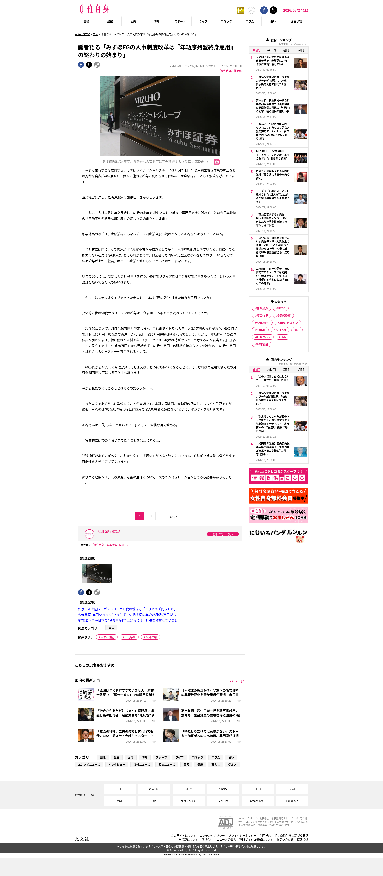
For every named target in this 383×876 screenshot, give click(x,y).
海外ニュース (142, 764)
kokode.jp (292, 801)
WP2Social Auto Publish (176, 854)
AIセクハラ (263, 337)
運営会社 (207, 839)
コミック (226, 21)
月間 (301, 50)
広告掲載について (187, 839)
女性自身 (223, 801)
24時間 (271, 50)
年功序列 (130, 637)
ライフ (203, 21)
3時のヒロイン (288, 323)
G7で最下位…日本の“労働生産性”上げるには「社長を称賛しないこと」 (129, 620)
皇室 (110, 21)
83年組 (261, 330)
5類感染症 (284, 315)
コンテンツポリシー (212, 835)
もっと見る (238, 681)
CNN (283, 337)
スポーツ (180, 21)
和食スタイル (188, 801)
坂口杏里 (262, 315)
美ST (119, 801)
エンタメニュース (89, 764)
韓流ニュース (167, 764)
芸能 (86, 21)
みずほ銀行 (108, 637)
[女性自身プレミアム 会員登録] (240, 10)
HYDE (281, 308)
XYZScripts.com (211, 854)
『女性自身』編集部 (230, 70)
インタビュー (117, 764)
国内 (133, 21)
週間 (286, 50)
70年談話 (262, 344)
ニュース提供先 (226, 839)
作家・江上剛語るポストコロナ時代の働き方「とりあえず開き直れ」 (127, 608)
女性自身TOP (82, 34)
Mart (292, 789)
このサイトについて (183, 835)
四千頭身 (262, 308)
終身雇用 (151, 637)
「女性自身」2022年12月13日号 (109, 544)
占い (273, 21)
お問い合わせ (285, 839)
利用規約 (265, 835)
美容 (186, 764)
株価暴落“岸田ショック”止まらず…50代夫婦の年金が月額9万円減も (127, 614)
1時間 (256, 50)
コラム (250, 21)
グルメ (232, 764)
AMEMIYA (263, 323)
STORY (223, 789)
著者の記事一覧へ (223, 534)
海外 (156, 21)
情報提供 (302, 839)
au (297, 330)
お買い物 (296, 21)
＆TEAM (280, 330)
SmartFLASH (257, 801)
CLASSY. (154, 789)
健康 (200, 764)
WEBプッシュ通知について (256, 839)
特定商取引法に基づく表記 (291, 835)
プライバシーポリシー (242, 835)
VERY (189, 789)
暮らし (215, 764)
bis (154, 801)
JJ (119, 789)
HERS (257, 789)
